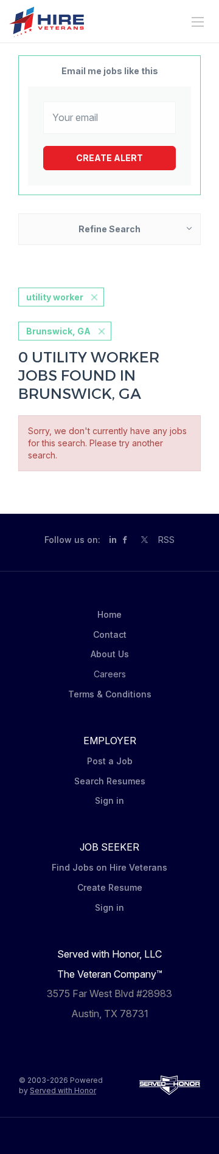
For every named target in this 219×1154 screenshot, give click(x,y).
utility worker (54, 297)
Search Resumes (109, 781)
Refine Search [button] (109, 229)
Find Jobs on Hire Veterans (109, 867)
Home (109, 614)
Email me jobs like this (109, 71)
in (113, 539)
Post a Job (110, 761)
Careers (110, 674)
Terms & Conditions (109, 694)
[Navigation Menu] (198, 21)
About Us (110, 654)
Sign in (109, 800)
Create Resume (109, 887)
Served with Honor (63, 1090)
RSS (166, 539)
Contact (110, 634)
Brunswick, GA (58, 331)
